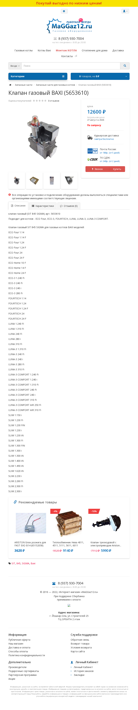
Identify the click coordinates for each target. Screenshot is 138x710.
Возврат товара (80, 643)
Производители (17, 667)
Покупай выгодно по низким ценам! (69, 3)
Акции (11, 678)
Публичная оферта (19, 639)
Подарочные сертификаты (23, 671)
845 (18, 563)
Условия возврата (81, 647)
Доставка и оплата (19, 647)
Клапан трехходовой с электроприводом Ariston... (106, 544)
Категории (17, 76)
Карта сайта (78, 651)
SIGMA (25, 563)
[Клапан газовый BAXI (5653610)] (43, 137)
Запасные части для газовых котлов (55, 84)
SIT (13, 563)
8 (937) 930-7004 (70, 583)
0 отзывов (53, 100)
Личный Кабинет (83, 667)
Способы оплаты (18, 651)
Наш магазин (15, 643)
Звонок (98, 169)
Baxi (33, 563)
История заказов (83, 671)
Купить (117, 169)
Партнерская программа (22, 674)
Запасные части (23, 84)
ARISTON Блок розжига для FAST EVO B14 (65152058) (30, 544)
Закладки (78, 674)
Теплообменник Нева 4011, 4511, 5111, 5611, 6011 (68, 544)
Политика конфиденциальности (26, 655)
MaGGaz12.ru (89, 592)
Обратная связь (80, 639)
